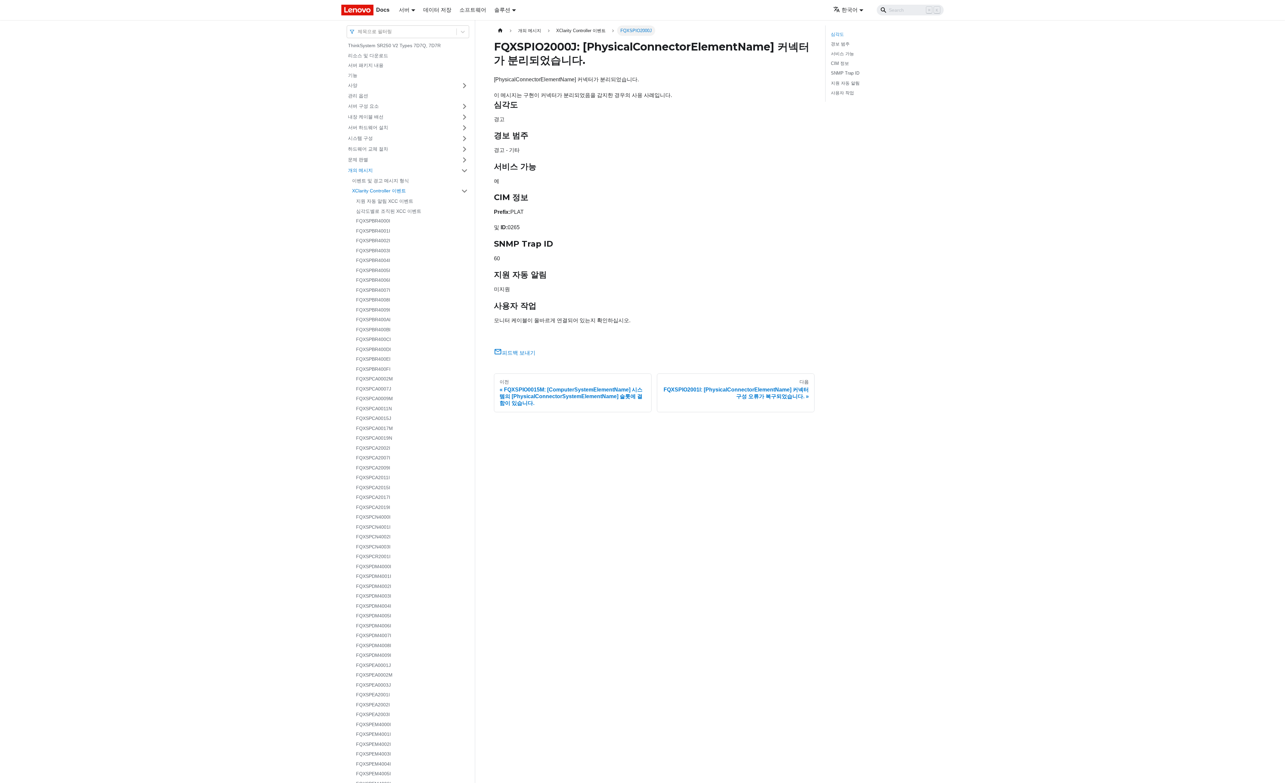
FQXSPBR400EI (373, 359)
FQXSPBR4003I (373, 250)
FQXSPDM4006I (373, 625)
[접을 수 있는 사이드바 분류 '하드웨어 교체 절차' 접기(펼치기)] (464, 149)
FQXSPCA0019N (374, 438)
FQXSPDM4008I (373, 645)
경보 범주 (840, 44)
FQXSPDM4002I (373, 586)
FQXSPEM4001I (373, 734)
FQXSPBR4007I (373, 290)
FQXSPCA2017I (373, 497)
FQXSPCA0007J (373, 389)
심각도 (837, 34)
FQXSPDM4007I (373, 635)
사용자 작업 (842, 92)
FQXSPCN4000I (373, 517)
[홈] (500, 30)
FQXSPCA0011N (374, 408)
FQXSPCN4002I (373, 536)
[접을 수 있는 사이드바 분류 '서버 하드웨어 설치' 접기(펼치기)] (464, 127)
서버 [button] (404, 10)
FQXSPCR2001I (373, 556)
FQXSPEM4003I (373, 754)
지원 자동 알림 (845, 83)
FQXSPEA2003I (373, 714)
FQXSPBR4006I (373, 280)
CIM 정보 (840, 63)
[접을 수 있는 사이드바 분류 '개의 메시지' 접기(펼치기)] (464, 170)
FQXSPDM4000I (373, 566)
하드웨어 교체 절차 (368, 149)
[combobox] (358, 31)
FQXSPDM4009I (373, 655)
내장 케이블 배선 (365, 116)
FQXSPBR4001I (373, 231)
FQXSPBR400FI (373, 369)
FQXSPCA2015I (373, 487)
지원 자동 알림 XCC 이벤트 (384, 201)
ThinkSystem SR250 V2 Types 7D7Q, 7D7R (394, 45)
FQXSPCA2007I (373, 457)
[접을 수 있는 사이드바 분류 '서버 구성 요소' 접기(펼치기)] (464, 106)
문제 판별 (358, 159)
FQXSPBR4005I (373, 270)
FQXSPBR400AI (373, 319)
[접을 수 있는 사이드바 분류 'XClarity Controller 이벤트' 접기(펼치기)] (464, 191)
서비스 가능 (842, 53)
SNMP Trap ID (845, 73)
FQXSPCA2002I (373, 448)
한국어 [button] (850, 10)
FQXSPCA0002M (374, 378)
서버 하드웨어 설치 (368, 127)
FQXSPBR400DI (373, 349)
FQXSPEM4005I (373, 773)
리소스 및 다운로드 (368, 55)
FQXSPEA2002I (373, 704)
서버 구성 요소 (363, 106)
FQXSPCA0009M (374, 398)
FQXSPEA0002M (374, 675)
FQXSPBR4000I (373, 221)
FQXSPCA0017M (374, 428)
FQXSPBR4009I (373, 310)
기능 (352, 75)
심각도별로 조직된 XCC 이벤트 (388, 211)
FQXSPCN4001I (373, 527)
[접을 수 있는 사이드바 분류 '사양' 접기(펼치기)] (464, 85)
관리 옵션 (358, 95)
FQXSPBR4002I (373, 240)
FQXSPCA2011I (373, 477)
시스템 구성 (360, 138)
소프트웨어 (472, 10)
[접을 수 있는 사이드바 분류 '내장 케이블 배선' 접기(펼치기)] (464, 117)
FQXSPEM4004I (373, 764)
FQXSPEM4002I (373, 744)
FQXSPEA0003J (373, 685)
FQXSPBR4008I (373, 299)
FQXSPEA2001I (373, 694)
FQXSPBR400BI (373, 329)
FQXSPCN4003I (373, 546)
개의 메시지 (360, 170)
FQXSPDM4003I (373, 596)
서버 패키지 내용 (365, 65)
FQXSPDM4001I (373, 576)
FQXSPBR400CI (373, 339)
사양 (352, 85)
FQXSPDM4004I (373, 606)
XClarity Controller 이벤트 (379, 190)
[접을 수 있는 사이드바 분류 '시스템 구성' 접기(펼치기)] (464, 138)
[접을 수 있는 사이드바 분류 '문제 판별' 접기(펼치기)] (464, 160)
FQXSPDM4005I (373, 615)
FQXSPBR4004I (373, 260)
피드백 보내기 (518, 353)
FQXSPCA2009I (373, 467)
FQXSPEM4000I (373, 724)
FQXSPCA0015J (373, 418)
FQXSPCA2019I (373, 507)
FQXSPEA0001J (373, 665)
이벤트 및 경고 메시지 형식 (380, 180)
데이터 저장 (437, 10)
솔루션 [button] (502, 10)
